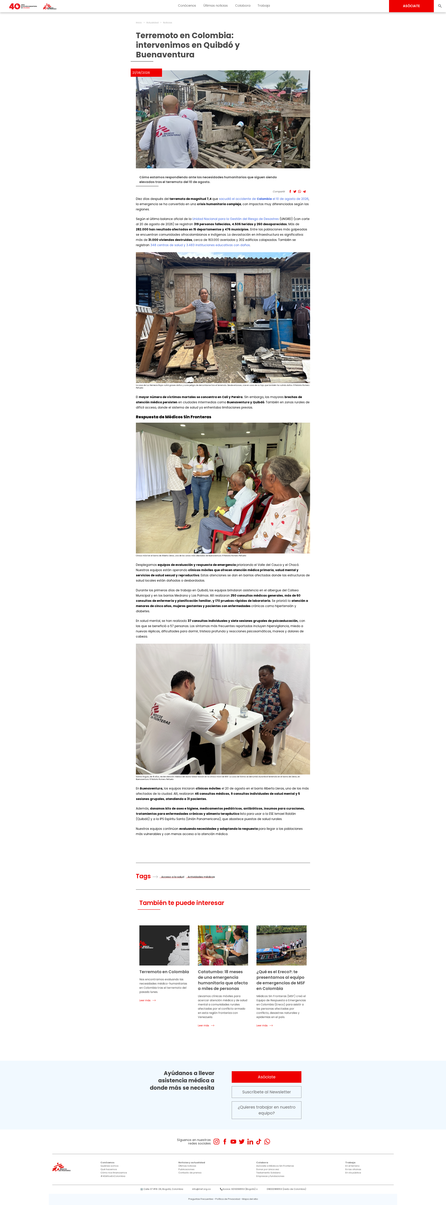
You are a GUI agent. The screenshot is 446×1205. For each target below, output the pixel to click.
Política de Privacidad (227, 1199)
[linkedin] (250, 1141)
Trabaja (263, 5)
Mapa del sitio (250, 1199)
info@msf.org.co (201, 1189)
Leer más (145, 1000)
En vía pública (353, 1172)
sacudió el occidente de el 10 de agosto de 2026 (264, 199)
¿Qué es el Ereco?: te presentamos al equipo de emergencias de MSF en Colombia (280, 980)
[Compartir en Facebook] (290, 191)
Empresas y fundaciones (270, 1176)
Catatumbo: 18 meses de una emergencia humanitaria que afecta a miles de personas (223, 980)
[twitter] (242, 1141)
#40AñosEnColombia (113, 1176)
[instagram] (216, 1141)
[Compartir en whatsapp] (299, 191)
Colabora (243, 5)
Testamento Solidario (268, 1172)
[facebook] (225, 1141)
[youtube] (233, 1141)
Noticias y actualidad (191, 1162)
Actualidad (152, 22)
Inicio (139, 22)
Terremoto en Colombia (164, 972)
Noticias (167, 22)
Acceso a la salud (172, 877)
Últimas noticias (215, 5)
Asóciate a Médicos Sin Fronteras (275, 1165)
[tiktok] (259, 1141)
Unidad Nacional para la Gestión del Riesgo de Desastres (235, 219)
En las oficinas (353, 1169)
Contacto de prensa (189, 1172)
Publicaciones (186, 1169)
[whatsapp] (267, 1141)
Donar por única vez (267, 1169)
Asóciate (266, 1077)
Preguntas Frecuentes (200, 1199)
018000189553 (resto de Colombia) (286, 1189)
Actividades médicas (201, 877)
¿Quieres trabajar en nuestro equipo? (266, 1110)
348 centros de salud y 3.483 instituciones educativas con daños (200, 245)
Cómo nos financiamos (114, 1172)
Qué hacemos (109, 1169)
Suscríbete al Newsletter (266, 1092)
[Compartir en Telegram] (304, 191)
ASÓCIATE (411, 6)
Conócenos (187, 5)
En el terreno (352, 1165)
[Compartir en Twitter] (294, 191)
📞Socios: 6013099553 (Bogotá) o (239, 1189)
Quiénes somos (109, 1165)
